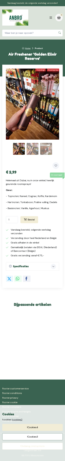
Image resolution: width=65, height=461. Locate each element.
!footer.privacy (10, 397)
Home (28, 48)
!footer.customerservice (15, 388)
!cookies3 (32, 436)
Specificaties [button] (21, 266)
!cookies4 (32, 427)
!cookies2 (17, 419)
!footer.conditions (12, 393)
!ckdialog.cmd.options (32, 446)
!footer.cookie (10, 402)
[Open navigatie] (51, 17)
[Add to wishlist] (55, 165)
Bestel (31, 219)
